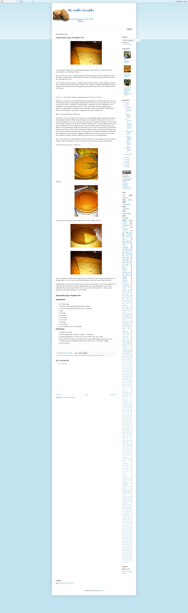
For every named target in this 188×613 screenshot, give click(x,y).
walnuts (124, 356)
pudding (124, 277)
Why (57, 83)
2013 (125, 105)
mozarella (124, 494)
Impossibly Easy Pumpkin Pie (128, 149)
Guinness (124, 305)
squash (130, 535)
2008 (125, 166)
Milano (130, 358)
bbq (131, 290)
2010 (125, 162)
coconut (124, 295)
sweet (125, 542)
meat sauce (125, 338)
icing (129, 453)
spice (129, 534)
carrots (130, 395)
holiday (85, 355)
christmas (126, 204)
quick (129, 519)
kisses (123, 461)
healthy (129, 448)
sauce (123, 527)
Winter (123, 366)
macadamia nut (126, 471)
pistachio (124, 346)
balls (125, 242)
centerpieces (125, 400)
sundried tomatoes (127, 540)
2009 (125, 164)
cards (125, 395)
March (127, 107)
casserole (124, 399)
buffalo (128, 384)
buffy (129, 386)
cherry (124, 320)
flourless (129, 432)
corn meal (125, 412)
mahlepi (124, 478)
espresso (126, 428)
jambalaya (124, 456)
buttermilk (127, 315)
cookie (125, 409)
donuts (127, 425)
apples (124, 267)
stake (123, 539)
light (123, 251)
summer (125, 209)
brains (123, 381)
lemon (128, 249)
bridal (130, 232)
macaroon (124, 475)
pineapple (127, 512)
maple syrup (127, 479)
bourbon (129, 379)
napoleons (124, 496)
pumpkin (70, 75)
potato (123, 516)
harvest (127, 274)
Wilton (130, 241)
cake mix (125, 237)
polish (129, 514)
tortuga (129, 550)
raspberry (124, 280)
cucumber (130, 420)
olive (129, 501)
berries (129, 374)
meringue (124, 489)
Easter (127, 303)
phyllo (127, 509)
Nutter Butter (127, 359)
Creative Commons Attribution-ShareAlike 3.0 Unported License (127, 185)
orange (127, 298)
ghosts (129, 440)
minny (127, 491)
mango (130, 478)
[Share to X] (83, 353)
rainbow (124, 521)
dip (128, 423)
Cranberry (124, 282)
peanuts (124, 300)
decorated (127, 422)
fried (129, 435)
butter (130, 313)
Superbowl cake (126, 364)
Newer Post (59, 394)
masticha (124, 488)
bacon (130, 306)
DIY (131, 302)
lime (123, 275)
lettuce (130, 468)
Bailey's (125, 358)
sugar (129, 539)
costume (126, 415)
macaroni (124, 473)
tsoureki (124, 554)
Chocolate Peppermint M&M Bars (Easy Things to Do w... (128, 141)
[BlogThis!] (81, 353)
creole (128, 419)
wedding (130, 557)
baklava (124, 374)
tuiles (129, 554)
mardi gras (125, 335)
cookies (124, 224)
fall (79, 355)
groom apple (125, 447)
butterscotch (125, 391)
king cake (127, 460)
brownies (124, 313)
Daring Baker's (126, 283)
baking (124, 222)
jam (131, 297)
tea (131, 544)
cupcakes (124, 246)
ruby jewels (125, 524)
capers (123, 394)
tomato (124, 353)
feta (129, 430)
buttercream (125, 259)
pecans (130, 252)
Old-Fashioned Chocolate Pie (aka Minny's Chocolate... (128, 124)
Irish (123, 285)
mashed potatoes (126, 486)
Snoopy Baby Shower (128, 116)
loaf (127, 470)
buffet (123, 386)
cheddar (130, 316)
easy (123, 249)
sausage (130, 527)
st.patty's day (127, 537)
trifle (123, 552)
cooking (124, 323)
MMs (128, 285)
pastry (128, 506)
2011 (125, 159)
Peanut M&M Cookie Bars (128, 133)
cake (130, 200)
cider (125, 405)
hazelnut (126, 297)
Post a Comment (62, 363)
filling (123, 432)
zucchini (124, 562)
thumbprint (127, 547)
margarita (124, 481)
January (128, 154)
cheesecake (127, 318)
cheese (124, 402)
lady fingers (125, 466)
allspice (62, 355)
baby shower (127, 372)
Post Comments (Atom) (69, 397)
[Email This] (79, 353)
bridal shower (126, 257)
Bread (127, 256)
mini (123, 491)
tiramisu (124, 549)
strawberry (125, 265)
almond (124, 306)
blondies (130, 376)
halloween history (127, 272)
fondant (124, 433)
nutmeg (89, 355)
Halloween (127, 236)
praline (129, 516)
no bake (130, 498)
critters (123, 420)
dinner (124, 270)
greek (129, 445)
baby (131, 371)
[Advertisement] (86, 379)
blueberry (124, 269)
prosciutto (124, 517)
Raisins (124, 361)
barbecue (124, 290)
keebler (130, 458)
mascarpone (125, 484)
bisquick (70, 355)
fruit (128, 220)
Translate (128, 44)
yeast (131, 356)
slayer (131, 531)
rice (129, 521)
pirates (123, 514)
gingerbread (127, 325)
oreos (128, 275)
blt (125, 377)
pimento (130, 511)
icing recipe (125, 455)
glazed (123, 442)
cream (125, 417)
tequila (125, 545)
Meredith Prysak (126, 178)
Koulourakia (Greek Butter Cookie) (127, 75)
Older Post (113, 394)
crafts (131, 415)
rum (129, 526)
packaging (124, 503)
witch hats (126, 559)
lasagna (124, 468)
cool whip (128, 410)
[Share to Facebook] (85, 353)
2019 (125, 103)
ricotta (123, 522)
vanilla (127, 354)
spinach (124, 535)
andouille (130, 366)
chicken (124, 260)
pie (92, 355)
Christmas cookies (125, 230)
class (129, 405)
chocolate (126, 213)
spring (128, 351)
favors (130, 262)
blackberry (124, 310)
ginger (81, 355)
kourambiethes (125, 465)
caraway (130, 394)
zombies (127, 560)
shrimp (125, 531)
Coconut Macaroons (128, 110)
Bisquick (60, 97)
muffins (124, 339)
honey (126, 452)
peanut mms (127, 344)
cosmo (130, 414)
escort (130, 427)
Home (86, 394)
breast (125, 382)
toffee (123, 550)
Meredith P (127, 569)
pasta (131, 343)
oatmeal (124, 501)
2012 (125, 157)
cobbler (124, 407)
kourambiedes (125, 463)
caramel (124, 316)
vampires (124, 555)
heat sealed (125, 450)
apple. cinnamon (126, 369)
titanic (129, 549)
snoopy (126, 532)
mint (131, 491)
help (131, 450)
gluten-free (124, 326)
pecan (123, 508)
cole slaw (130, 407)
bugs (123, 387)
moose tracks (127, 493)
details (123, 423)
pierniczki (124, 511)
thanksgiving (101, 355)
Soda (129, 363)
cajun (129, 392)
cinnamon (75, 355)
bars (123, 232)
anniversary (127, 367)
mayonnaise (125, 336)
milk (130, 489)
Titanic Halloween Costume (127, 61)
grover (123, 448)
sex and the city (128, 529)
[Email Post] (76, 353)
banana (127, 308)
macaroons (124, 476)
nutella (125, 499)
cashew (127, 397)
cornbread (124, 414)
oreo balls (124, 343)
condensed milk (126, 321)
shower (124, 241)
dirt (131, 423)
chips (127, 293)
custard (130, 323)
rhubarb (126, 302)
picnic (130, 300)
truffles (128, 552)
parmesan (124, 504)
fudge (123, 437)
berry (125, 292)
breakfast (130, 381)
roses (129, 522)
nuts (130, 499)
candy (130, 292)
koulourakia (125, 331)
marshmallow (125, 483)
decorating (125, 247)
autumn (66, 355)
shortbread (125, 349)
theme (130, 545)
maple (128, 333)
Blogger (101, 590)
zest (131, 559)
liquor (123, 333)
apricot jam (125, 371)
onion (129, 341)
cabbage (124, 392)
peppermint (129, 508)
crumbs (130, 295)
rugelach (124, 526)
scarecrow (124, 348)
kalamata (124, 458)
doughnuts (124, 427)
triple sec (130, 353)
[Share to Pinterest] (86, 353)
